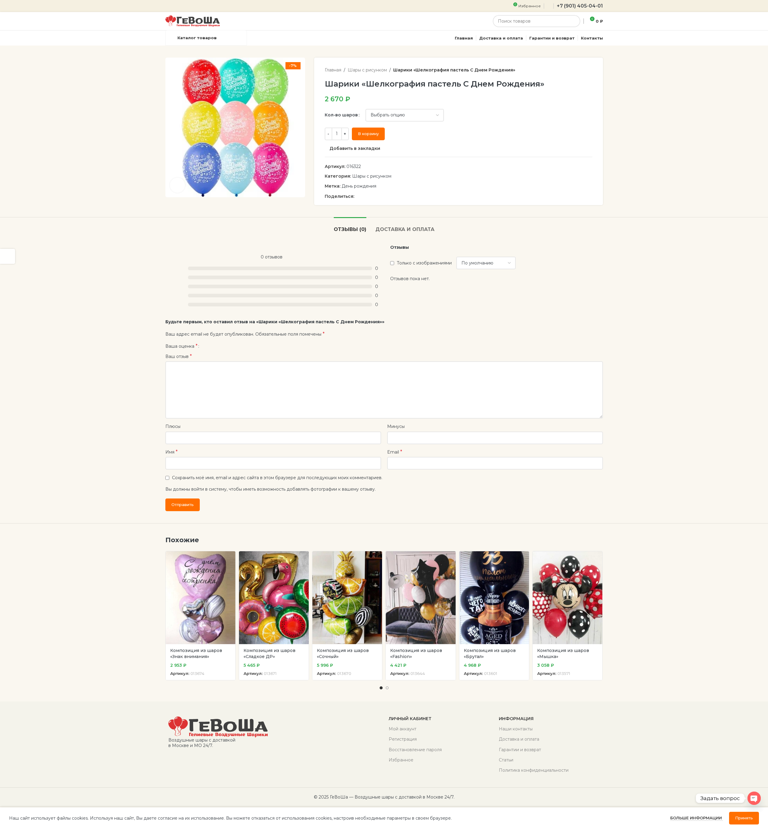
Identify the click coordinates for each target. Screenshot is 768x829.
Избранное (401, 760)
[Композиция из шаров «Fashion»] (420, 597)
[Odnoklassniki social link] (365, 196)
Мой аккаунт (402, 729)
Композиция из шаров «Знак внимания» (196, 653)
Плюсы (172, 426)
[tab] (350, 226)
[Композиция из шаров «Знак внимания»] (200, 597)
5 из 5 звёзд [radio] (224, 346)
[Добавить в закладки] (227, 558)
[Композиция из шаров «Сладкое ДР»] (274, 597)
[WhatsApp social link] (372, 196)
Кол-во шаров (341, 115)
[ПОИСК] (574, 21)
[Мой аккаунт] (548, 6)
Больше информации (696, 817)
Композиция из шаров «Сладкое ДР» (269, 653)
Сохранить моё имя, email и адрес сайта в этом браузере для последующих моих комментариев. (277, 477)
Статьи (506, 760)
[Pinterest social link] (358, 196)
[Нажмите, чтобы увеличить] (177, 185)
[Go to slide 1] (381, 687)
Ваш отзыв (178, 356)
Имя (171, 452)
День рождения (359, 186)
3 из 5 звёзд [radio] (215, 346)
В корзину (368, 133)
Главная (333, 70)
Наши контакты (516, 729)
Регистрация (403, 739)
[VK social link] (379, 196)
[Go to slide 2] (387, 687)
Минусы (396, 426)
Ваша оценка (181, 346)
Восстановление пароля (415, 749)
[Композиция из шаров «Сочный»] (347, 597)
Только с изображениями (424, 263)
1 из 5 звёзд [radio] (206, 346)
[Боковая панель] (7, 256)
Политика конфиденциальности (534, 770)
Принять (744, 817)
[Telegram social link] (386, 196)
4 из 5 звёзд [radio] (219, 346)
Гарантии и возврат (520, 749)
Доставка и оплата (519, 739)
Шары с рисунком (367, 70)
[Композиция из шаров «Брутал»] (494, 597)
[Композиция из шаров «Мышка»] (567, 597)
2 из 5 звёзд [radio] (210, 346)
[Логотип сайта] (192, 21)
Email (394, 452)
